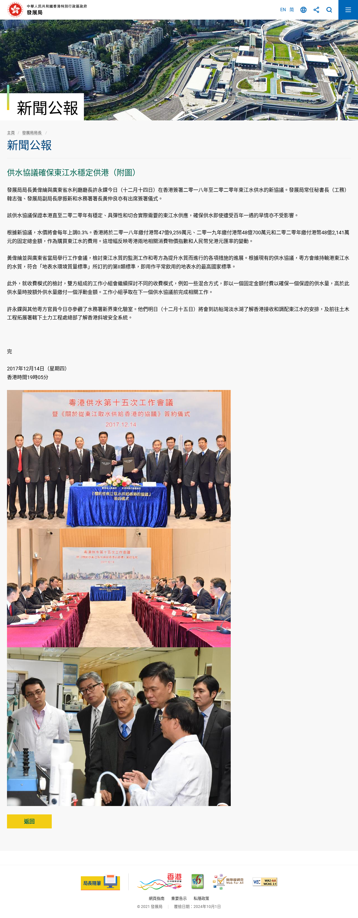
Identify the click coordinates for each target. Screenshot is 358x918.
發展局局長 (32, 132)
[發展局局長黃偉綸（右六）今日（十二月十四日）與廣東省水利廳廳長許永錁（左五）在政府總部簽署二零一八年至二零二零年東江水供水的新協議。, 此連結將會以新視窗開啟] (119, 459)
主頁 (11, 132)
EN (283, 9)
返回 (29, 821)
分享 (316, 10)
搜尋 (329, 10)
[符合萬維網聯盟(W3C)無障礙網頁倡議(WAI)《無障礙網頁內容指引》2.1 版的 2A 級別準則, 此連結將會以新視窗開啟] (265, 881)
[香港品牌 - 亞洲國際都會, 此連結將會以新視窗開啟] (159, 881)
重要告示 (179, 898)
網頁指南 (156, 898)
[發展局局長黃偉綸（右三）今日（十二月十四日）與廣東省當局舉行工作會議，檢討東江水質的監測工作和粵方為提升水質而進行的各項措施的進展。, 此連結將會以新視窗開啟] (119, 588)
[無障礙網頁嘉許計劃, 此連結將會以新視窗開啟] (228, 882)
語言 (303, 10)
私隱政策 (201, 898)
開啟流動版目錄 (348, 10)
